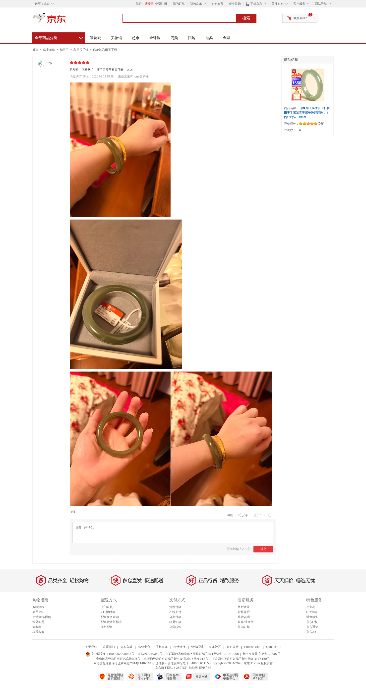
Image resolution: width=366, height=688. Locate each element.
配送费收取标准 (111, 622)
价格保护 (244, 612)
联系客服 (38, 632)
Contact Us (273, 647)
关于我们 (91, 647)
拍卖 (209, 38)
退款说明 (244, 617)
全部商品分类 (59, 37)
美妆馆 (116, 38)
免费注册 (161, 3)
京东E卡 (311, 622)
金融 (226, 38)
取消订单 (244, 627)
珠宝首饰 (49, 50)
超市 (135, 38)
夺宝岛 (310, 607)
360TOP (181, 668)
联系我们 (109, 647)
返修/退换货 (245, 622)
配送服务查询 (110, 617)
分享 (245, 515)
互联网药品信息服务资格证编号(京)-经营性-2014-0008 (202, 654)
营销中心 (144, 647)
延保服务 (312, 617)
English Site (252, 647)
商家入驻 (126, 647)
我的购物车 (301, 18)
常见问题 (38, 622)
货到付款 (175, 607)
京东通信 (312, 627)
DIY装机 (311, 612)
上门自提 (107, 607)
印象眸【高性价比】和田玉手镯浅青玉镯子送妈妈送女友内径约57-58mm (307, 112)
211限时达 (108, 612)
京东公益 (233, 647)
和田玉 (64, 50)
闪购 (174, 38)
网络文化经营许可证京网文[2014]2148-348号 (124, 663)
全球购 (155, 38)
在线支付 (175, 612)
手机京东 (256, 3)
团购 (191, 38)
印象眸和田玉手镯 (105, 50)
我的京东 (196, 3)
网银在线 (205, 668)
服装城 (95, 38)
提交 (263, 549)
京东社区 (215, 647)
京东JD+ (312, 632)
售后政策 (244, 607)
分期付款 (175, 617)
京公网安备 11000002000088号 (112, 654)
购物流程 (38, 607)
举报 (230, 515)
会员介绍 (38, 612)
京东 (66, 19)
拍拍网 (193, 668)
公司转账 (175, 627)
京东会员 (218, 3)
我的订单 (179, 3)
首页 (35, 50)
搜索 (246, 18)
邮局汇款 (175, 622)
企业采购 (235, 3)
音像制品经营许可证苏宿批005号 (118, 659)
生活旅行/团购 (41, 617)
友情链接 (179, 647)
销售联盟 (197, 647)
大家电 (36, 627)
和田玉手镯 (81, 50)
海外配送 (107, 627)
